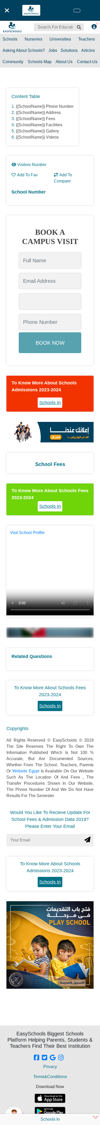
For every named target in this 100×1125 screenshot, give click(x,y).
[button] (79, 27)
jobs (52, 50)
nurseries (33, 39)
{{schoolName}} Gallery (37, 131)
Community (13, 62)
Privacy (50, 1066)
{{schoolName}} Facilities (39, 125)
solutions (69, 50)
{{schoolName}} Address (38, 112)
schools (10, 39)
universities (60, 39)
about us (64, 62)
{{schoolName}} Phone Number (45, 106)
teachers (86, 39)
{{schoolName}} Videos (37, 137)
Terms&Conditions (50, 1076)
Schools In (50, 402)
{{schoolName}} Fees (35, 119)
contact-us (87, 62)
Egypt (35, 771)
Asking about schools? (24, 50)
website (20, 771)
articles (88, 50)
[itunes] (50, 1098)
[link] (36, 1058)
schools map (40, 62)
